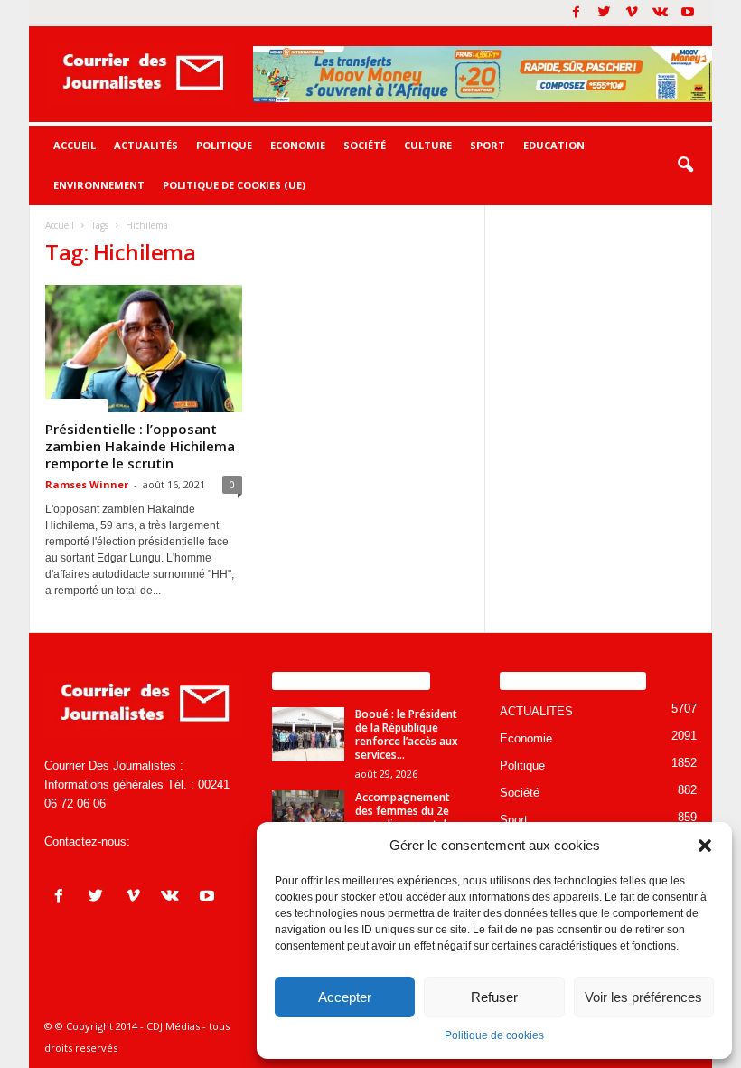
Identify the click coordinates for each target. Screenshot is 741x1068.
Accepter (344, 997)
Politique (224, 145)
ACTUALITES (77, 405)
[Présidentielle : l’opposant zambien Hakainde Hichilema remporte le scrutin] (143, 348)
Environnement (99, 185)
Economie (297, 145)
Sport (487, 145)
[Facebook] (575, 13)
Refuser (494, 997)
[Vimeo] (632, 13)
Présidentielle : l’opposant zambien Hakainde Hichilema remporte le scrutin (140, 446)
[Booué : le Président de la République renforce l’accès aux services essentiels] (308, 734)
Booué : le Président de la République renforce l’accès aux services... (406, 734)
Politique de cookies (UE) (234, 185)
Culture (428, 145)
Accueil (74, 145)
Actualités (146, 145)
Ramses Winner (86, 484)
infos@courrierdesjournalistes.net (131, 860)
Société (364, 145)
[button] (705, 845)
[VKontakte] (660, 13)
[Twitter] (603, 13)
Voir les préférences (643, 997)
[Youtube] (688, 13)
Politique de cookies (494, 1035)
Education (554, 145)
